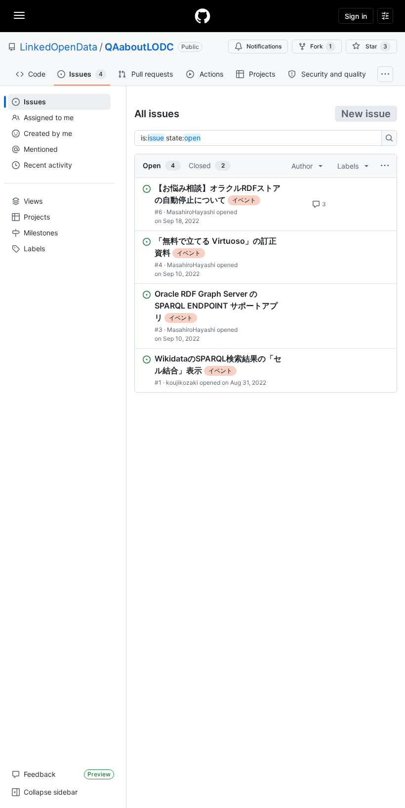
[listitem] (266, 204)
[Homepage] (202, 16)
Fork (321, 46)
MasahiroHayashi (190, 212)
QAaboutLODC (139, 47)
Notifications (264, 46)
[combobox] (261, 138)
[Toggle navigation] (19, 15)
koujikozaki (182, 382)
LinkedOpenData (58, 47)
